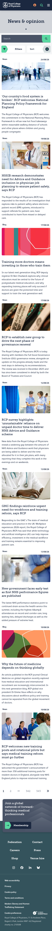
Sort (32, 49)
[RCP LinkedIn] (30, 867)
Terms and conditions (14, 898)
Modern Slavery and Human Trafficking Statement (17, 905)
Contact (37, 842)
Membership (21, 825)
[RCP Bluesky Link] (38, 867)
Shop (14, 858)
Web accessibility (12, 880)
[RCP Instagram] (14, 867)
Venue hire (37, 858)
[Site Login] (34, 5)
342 (28, 791)
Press (37, 850)
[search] (46, 38)
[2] (48, 791)
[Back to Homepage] (13, 5)
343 (38, 791)
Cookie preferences (13, 913)
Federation (15, 842)
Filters (18, 49)
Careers (15, 850)
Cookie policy (10, 892)
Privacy (8, 886)
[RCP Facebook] (22, 867)
